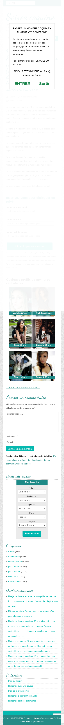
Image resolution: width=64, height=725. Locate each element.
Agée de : (32, 505)
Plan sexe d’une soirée (18, 691)
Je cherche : (32, 496)
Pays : (31, 513)
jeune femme (14, 566)
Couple (11, 551)
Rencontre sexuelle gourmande (22, 701)
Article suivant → (32, 387)
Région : (32, 521)
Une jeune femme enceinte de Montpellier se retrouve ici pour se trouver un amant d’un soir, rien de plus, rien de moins (33, 601)
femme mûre (14, 556)
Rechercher (32, 533)
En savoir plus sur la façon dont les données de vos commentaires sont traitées (31, 460)
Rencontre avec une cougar (20, 686)
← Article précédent (15, 387)
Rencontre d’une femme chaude (22, 696)
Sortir (44, 83)
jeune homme (14, 571)
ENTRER (22, 83)
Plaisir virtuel (14, 581)
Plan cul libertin (15, 681)
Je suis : (32, 488)
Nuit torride (13, 576)
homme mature (15, 561)
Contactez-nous (47, 718)
